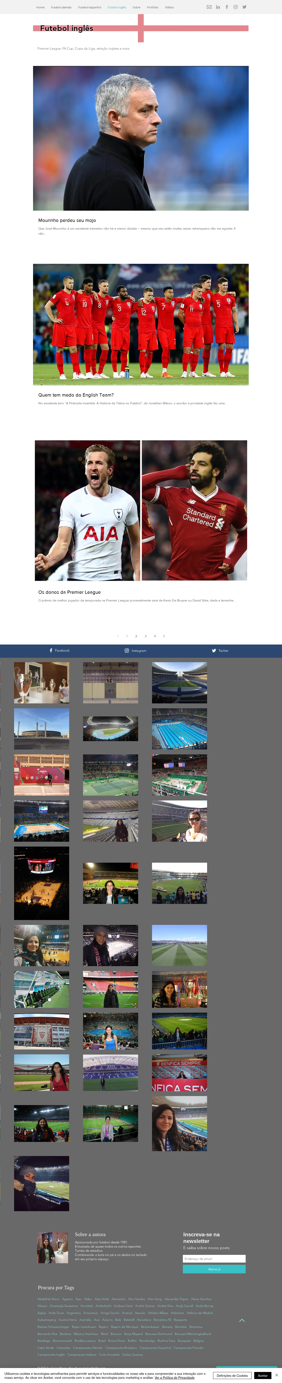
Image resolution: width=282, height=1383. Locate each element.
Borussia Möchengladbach (193, 1334)
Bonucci (116, 1334)
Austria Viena (68, 1320)
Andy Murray (204, 1306)
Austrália (85, 1320)
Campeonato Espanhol (155, 1348)
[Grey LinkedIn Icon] (218, 7)
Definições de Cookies (232, 1375)
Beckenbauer (150, 1327)
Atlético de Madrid (200, 1313)
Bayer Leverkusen (84, 1327)
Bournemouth (62, 1341)
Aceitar (263, 1375)
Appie (41, 1313)
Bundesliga (147, 1341)
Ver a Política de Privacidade (175, 1377)
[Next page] (164, 636)
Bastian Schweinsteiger (53, 1327)
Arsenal (127, 1313)
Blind (104, 1334)
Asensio (140, 1313)
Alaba (88, 1299)
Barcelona (144, 1320)
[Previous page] (118, 636)
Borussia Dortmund (158, 1334)
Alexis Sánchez (201, 1299)
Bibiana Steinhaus (86, 1334)
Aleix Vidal (102, 1299)
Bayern (103, 1327)
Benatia (167, 1327)
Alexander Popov (176, 1299)
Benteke (181, 1327)
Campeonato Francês (188, 1348)
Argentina (74, 1313)
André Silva (165, 1306)
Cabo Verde (45, 1348)
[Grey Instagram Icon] (235, 7)
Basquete (180, 1320)
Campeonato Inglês (51, 1355)
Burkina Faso (166, 1341)
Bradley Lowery (85, 1341)
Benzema (195, 1327)
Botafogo (43, 1341)
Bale (118, 1320)
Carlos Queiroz (132, 1355)
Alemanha (118, 1299)
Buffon (132, 1341)
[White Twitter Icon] (214, 650)
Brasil (102, 1341)
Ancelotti (86, 1306)
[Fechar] (276, 1375)
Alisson (42, 1306)
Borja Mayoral (133, 1334)
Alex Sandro (136, 1299)
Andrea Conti (123, 1306)
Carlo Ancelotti (109, 1355)
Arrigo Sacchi (110, 1313)
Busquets (184, 1341)
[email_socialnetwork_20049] (209, 7)
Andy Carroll (184, 1306)
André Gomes (145, 1306)
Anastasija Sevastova (64, 1306)
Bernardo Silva (47, 1334)
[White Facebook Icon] (51, 650)
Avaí (97, 1320)
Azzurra (107, 1320)
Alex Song (155, 1299)
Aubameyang (46, 1320)
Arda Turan (56, 1313)
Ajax (78, 1299)
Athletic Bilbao (158, 1313)
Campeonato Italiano (81, 1355)
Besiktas (65, 1334)
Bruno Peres (116, 1341)
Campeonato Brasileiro (121, 1348)
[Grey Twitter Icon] (244, 7)
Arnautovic (90, 1313)
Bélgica (198, 1341)
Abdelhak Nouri (48, 1299)
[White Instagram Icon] (127, 650)
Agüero (67, 1299)
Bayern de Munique (124, 1327)
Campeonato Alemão (88, 1348)
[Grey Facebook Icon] (227, 7)
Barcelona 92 (162, 1320)
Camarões (63, 1348)
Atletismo (177, 1313)
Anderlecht (103, 1306)
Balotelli (129, 1320)
